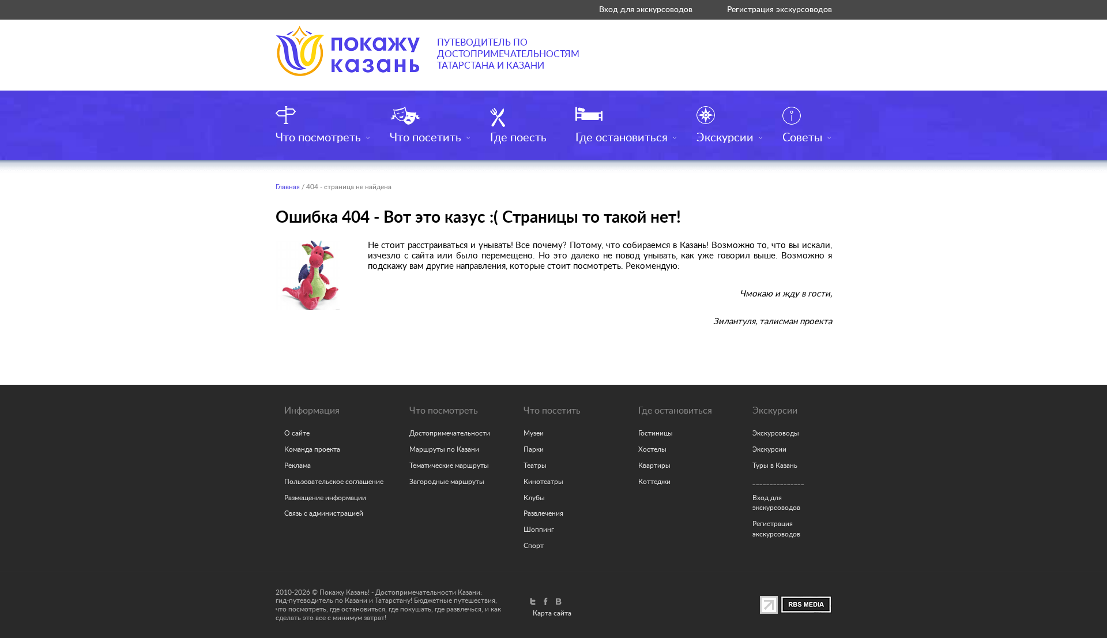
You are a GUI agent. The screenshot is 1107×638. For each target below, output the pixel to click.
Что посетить (425, 138)
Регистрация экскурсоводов (779, 9)
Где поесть (518, 138)
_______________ (778, 481)
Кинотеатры (543, 481)
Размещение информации (325, 497)
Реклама (297, 465)
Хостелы (652, 449)
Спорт (534, 545)
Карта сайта (552, 613)
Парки (534, 449)
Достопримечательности (449, 433)
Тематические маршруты (449, 465)
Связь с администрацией (323, 513)
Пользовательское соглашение (333, 481)
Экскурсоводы (775, 433)
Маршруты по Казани (444, 449)
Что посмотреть (318, 138)
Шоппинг (539, 529)
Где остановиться (621, 138)
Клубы (534, 497)
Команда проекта (312, 449)
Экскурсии (725, 138)
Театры (535, 465)
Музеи (534, 433)
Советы (802, 138)
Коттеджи (654, 481)
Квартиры (654, 465)
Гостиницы (655, 433)
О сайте (297, 433)
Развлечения (543, 513)
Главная (288, 186)
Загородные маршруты (446, 481)
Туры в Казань (774, 465)
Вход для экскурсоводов (645, 9)
